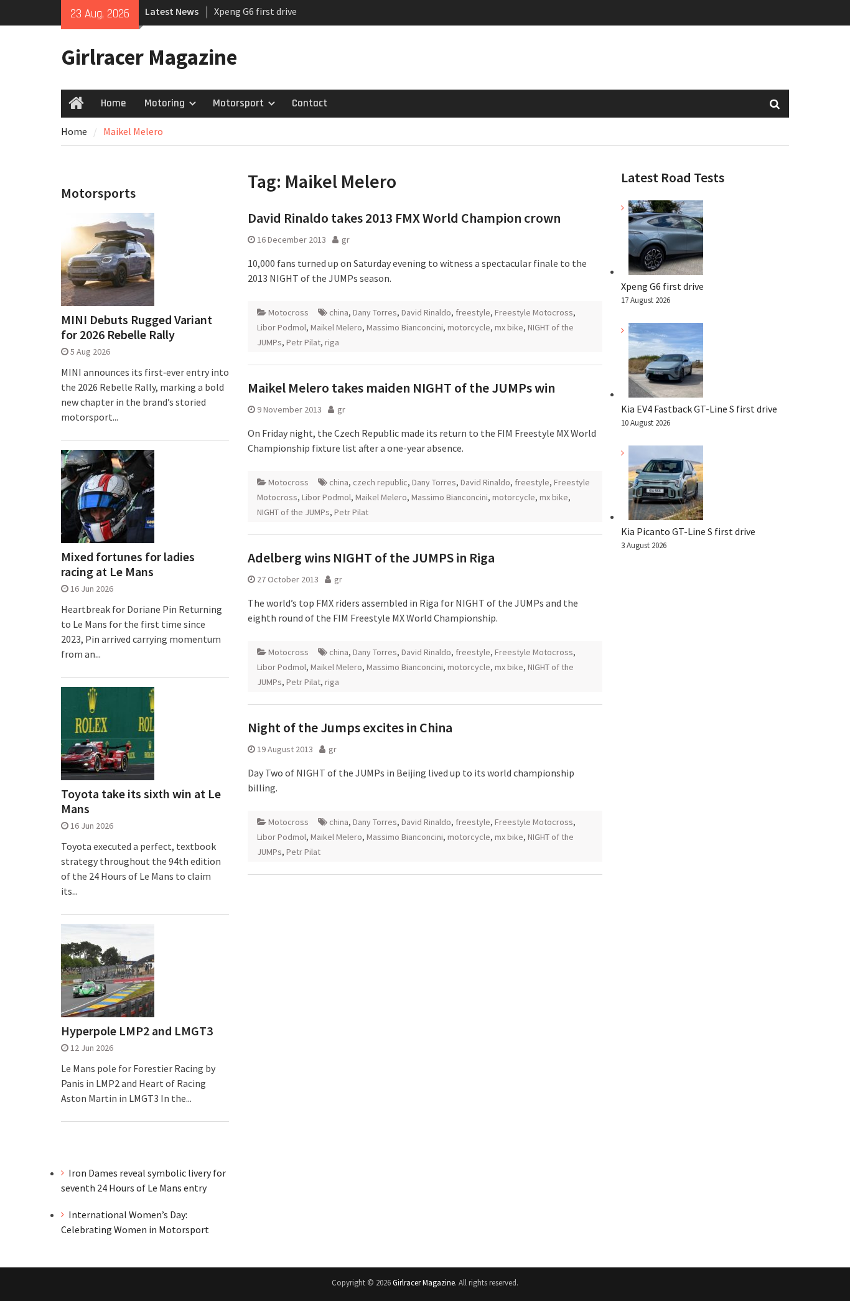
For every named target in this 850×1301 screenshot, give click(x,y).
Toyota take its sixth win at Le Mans (141, 801)
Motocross (288, 312)
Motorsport (238, 103)
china (338, 312)
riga (332, 342)
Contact (309, 103)
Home (113, 103)
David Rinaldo (426, 312)
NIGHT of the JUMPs (293, 512)
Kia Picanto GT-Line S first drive (688, 531)
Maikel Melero (336, 327)
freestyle (472, 312)
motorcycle (468, 327)
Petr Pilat (303, 342)
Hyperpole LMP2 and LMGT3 (137, 1031)
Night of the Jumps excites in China (350, 727)
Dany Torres (375, 312)
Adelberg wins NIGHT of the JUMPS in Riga (371, 557)
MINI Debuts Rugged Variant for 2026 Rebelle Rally (136, 327)
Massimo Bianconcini (405, 327)
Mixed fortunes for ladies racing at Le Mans (128, 564)
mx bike (509, 327)
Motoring (164, 103)
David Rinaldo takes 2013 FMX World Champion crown (404, 217)
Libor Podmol (281, 327)
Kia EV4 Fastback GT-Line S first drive (699, 409)
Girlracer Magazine (149, 57)
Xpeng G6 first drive (255, 11)
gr (346, 239)
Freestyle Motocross (534, 312)
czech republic (380, 482)
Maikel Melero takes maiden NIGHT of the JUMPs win (401, 387)
